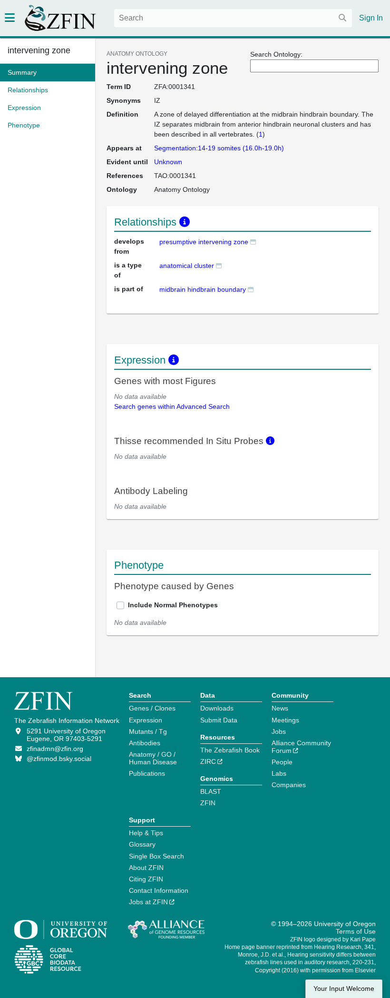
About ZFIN (146, 867)
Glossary (142, 844)
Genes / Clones (152, 708)
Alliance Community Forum (301, 746)
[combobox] (233, 18)
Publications (147, 773)
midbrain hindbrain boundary (202, 289)
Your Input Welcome (343, 988)
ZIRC (208, 761)
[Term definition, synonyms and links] (253, 241)
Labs (279, 773)
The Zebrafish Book (230, 750)
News (280, 708)
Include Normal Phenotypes (173, 605)
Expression (145, 720)
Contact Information (158, 890)
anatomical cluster (186, 265)
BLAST (210, 791)
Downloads (217, 708)
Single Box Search (156, 856)
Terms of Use (356, 931)
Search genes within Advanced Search (172, 406)
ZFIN (207, 803)
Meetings (285, 720)
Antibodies (144, 743)
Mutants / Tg (148, 731)
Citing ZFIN (146, 879)
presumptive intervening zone (203, 242)
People (282, 762)
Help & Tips (146, 833)
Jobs (279, 731)
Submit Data (218, 720)
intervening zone (39, 50)
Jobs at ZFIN (148, 902)
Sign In (371, 18)
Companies (289, 785)
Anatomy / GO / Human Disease (153, 758)
